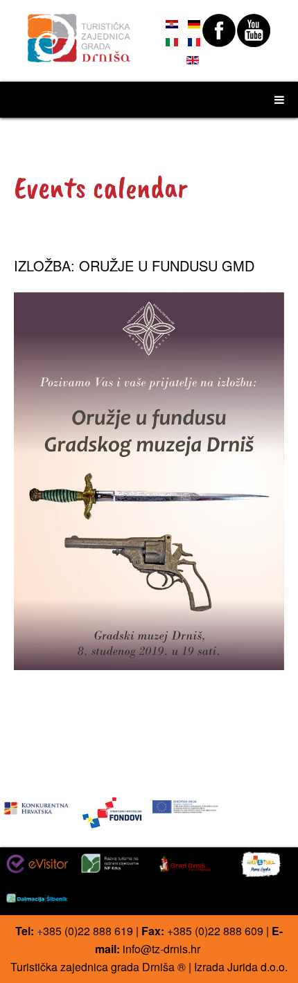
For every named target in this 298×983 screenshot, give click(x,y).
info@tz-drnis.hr (161, 949)
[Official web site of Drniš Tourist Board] (79, 32)
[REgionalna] (37, 805)
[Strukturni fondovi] (112, 812)
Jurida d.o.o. (257, 967)
